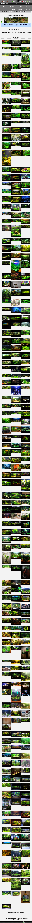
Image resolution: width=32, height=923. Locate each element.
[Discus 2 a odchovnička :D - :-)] (6, 119)
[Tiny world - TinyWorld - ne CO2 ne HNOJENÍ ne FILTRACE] (16, 765)
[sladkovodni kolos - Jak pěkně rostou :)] (25, 737)
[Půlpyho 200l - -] (25, 616)
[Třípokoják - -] (6, 782)
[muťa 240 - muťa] (16, 172)
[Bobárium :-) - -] (6, 55)
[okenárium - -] (25, 504)
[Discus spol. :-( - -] (16, 498)
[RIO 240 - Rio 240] (16, 452)
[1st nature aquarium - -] (6, 185)
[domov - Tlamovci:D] (16, 664)
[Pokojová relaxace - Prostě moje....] (16, 570)
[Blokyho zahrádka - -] (25, 456)
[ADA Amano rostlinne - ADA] (6, 542)
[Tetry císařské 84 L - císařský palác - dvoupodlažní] (25, 884)
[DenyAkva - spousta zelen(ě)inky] (16, 84)
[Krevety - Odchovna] (25, 759)
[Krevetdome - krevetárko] (6, 455)
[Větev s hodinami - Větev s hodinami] (25, 520)
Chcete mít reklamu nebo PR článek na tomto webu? (16, 918)
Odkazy (3, 11)
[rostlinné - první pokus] (6, 244)
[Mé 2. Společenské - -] (6, 344)
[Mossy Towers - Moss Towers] (16, 364)
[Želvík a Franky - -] (6, 751)
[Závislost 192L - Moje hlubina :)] (25, 669)
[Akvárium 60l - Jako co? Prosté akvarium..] (6, 869)
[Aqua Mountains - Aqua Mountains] (16, 421)
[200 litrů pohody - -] (25, 227)
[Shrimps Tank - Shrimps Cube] (25, 902)
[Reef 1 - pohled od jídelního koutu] (25, 179)
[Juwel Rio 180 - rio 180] (16, 414)
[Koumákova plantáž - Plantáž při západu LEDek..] (16, 512)
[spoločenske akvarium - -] (16, 748)
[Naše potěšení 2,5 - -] (25, 383)
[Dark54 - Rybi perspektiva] (25, 876)
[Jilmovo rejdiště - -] (25, 123)
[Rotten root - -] (16, 533)
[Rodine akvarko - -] (25, 721)
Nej (4, 9)
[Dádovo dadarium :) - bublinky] (16, 371)
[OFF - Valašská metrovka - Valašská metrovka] (6, 414)
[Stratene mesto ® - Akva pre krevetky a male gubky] (25, 67)
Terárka (29, 1)
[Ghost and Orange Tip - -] (25, 833)
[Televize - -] (16, 601)
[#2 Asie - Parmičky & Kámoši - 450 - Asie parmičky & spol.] (16, 541)
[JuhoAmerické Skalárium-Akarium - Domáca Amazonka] (16, 774)
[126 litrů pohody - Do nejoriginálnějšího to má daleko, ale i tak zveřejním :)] (6, 525)
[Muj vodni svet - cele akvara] (6, 786)
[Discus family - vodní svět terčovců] (16, 222)
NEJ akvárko (9, 11)
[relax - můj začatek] (25, 716)
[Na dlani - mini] (25, 688)
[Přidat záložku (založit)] (1, 922)
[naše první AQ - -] (6, 629)
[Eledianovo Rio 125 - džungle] (16, 343)
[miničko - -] (16, 797)
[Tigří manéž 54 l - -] (16, 669)
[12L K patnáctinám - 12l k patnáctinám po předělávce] (6, 504)
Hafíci (4, 1)
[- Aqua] (6, 876)
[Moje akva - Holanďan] (6, 377)
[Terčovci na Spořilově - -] (6, 622)
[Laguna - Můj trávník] (25, 88)
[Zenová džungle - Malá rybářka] (25, 868)
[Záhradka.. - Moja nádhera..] (25, 146)
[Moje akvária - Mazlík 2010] (16, 50)
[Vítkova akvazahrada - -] (6, 201)
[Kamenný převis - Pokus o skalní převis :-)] (16, 306)
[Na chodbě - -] (25, 372)
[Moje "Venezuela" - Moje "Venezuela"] (6, 599)
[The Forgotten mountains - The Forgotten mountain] (6, 264)
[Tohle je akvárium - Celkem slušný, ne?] (16, 743)
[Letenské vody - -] (16, 462)
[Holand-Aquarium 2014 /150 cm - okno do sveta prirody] (25, 321)
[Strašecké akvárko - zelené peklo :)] (25, 118)
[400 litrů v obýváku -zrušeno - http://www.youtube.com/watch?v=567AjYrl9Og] (6, 88)
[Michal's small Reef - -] (16, 395)
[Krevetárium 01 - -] (6, 839)
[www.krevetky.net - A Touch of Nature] (6, 302)
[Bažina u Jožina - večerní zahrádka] (6, 259)
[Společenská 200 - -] (16, 188)
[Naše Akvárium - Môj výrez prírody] (25, 251)
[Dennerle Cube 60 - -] (25, 491)
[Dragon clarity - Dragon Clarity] (16, 876)
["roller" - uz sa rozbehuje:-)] (6, 766)
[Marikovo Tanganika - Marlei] (16, 518)
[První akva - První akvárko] (6, 286)
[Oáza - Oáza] (6, 388)
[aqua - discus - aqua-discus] (16, 195)
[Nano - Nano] (6, 180)
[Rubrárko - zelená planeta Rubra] (16, 326)
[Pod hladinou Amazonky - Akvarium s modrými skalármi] (16, 146)
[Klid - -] (16, 402)
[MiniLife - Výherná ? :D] (16, 272)
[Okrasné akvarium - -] (6, 586)
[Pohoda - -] (25, 664)
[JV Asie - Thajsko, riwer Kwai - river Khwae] (16, 722)
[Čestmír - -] (6, 335)
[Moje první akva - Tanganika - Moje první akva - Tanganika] (6, 321)
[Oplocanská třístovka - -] (16, 485)
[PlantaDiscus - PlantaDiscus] (25, 43)
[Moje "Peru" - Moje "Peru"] (25, 584)
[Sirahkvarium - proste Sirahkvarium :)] (16, 108)
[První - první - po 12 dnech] (16, 782)
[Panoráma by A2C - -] (16, 257)
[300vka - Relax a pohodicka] (16, 55)
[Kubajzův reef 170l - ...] (25, 202)
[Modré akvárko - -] (25, 461)
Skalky (24, 1)
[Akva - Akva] (16, 630)
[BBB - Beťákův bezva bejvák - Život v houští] (25, 840)
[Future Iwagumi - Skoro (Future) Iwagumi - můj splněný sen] (6, 140)
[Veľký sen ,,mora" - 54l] (25, 358)
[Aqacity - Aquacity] (25, 658)
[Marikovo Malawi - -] (6, 670)
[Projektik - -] (16, 861)
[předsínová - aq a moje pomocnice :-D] (6, 593)
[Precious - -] (6, 364)
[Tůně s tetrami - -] (25, 155)
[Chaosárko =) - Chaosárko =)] (6, 423)
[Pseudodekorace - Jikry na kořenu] (16, 470)
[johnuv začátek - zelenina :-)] (25, 173)
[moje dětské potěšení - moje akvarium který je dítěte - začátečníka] (16, 609)
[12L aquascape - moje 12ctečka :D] (16, 94)
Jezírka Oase (16, 919)
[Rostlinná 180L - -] (25, 327)
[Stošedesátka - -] (25, 334)
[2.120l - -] (25, 797)
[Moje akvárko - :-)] (6, 855)
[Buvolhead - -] (6, 757)
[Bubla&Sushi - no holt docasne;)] (6, 104)
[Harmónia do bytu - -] (16, 615)
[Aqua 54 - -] (6, 278)
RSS (13, 921)
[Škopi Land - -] (16, 351)
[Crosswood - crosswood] (25, 187)
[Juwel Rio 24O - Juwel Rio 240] (25, 280)
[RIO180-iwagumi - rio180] (16, 377)
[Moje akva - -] (16, 708)
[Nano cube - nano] (16, 701)
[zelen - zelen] (16, 715)
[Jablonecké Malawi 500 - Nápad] (6, 441)
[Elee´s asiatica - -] (25, 424)
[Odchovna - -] (25, 708)
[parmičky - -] (25, 848)
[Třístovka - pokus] (6, 433)
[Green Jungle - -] (25, 548)
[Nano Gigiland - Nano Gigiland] (25, 80)
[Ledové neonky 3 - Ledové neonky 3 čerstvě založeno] (6, 385)
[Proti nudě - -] (25, 817)
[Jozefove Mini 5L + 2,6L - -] (6, 350)
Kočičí (9, 1)
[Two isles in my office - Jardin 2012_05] (25, 622)
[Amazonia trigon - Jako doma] (25, 680)
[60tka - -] (6, 675)
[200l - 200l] (25, 363)
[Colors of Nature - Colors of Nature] (6, 43)
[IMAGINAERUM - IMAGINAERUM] (25, 441)
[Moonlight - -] (16, 847)
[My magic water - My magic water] (25, 534)
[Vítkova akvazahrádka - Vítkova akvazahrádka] (6, 93)
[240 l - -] (16, 77)
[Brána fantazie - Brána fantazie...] (6, 193)
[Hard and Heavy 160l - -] (6, 797)
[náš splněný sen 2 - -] (6, 568)
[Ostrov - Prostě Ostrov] (6, 231)
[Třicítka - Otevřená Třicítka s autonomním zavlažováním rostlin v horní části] (6, 695)
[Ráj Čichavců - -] (6, 310)
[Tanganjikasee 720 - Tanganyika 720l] (16, 385)
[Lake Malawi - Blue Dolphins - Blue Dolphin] (25, 402)
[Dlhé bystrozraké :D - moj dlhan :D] (25, 295)
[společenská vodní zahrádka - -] (25, 286)
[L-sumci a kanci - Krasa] (25, 644)
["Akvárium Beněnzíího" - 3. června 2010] (25, 259)
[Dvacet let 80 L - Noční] (16, 869)
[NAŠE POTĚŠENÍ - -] (6, 328)
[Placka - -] (6, 661)
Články (20, 6)
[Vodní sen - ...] (6, 111)
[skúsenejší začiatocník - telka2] (25, 344)
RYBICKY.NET (4, 3)
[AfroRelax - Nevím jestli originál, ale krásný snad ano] (6, 688)
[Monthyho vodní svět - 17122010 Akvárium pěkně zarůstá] (6, 478)
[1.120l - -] (6, 708)
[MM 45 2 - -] (25, 110)
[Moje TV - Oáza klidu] (25, 744)
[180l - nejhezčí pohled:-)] (6, 823)
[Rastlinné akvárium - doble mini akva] (25, 498)
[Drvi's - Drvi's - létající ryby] (6, 398)
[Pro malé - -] (16, 789)
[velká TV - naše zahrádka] (16, 825)
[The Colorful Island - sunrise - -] (6, 222)
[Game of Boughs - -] (16, 678)
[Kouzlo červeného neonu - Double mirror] (6, 810)
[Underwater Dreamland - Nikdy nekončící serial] (16, 685)
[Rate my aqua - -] (16, 815)
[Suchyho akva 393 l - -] (25, 51)
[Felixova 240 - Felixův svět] (16, 478)
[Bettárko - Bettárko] (25, 563)
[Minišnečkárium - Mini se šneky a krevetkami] (6, 298)
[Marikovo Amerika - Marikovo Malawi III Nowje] (6, 468)
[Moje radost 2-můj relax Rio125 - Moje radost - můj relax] (16, 357)
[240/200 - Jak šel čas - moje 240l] (25, 475)
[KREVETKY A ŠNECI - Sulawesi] (6, 125)
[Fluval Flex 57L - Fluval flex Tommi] (6, 831)
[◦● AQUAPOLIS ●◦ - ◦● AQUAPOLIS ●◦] (16, 407)
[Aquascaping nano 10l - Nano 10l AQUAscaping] (16, 840)
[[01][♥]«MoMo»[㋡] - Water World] (25, 350)
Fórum (20, 9)
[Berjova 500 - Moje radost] (16, 133)
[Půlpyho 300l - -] (25, 805)
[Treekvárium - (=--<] (25, 195)
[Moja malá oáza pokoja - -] (6, 729)
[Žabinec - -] (25, 825)
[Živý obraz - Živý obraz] (16, 287)
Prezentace (12, 9)
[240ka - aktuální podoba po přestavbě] (16, 759)
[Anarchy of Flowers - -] (16, 280)
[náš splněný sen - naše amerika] (25, 313)
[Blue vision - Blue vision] (16, 312)
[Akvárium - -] (6, 844)
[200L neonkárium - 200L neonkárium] (6, 407)
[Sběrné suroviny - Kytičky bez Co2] (6, 369)
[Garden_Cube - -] (25, 630)
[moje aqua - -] (16, 218)
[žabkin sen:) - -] (16, 140)
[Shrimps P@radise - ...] (16, 69)
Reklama (16, 921)
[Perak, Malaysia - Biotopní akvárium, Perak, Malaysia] (16, 624)
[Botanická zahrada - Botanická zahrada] (16, 591)
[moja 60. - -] (6, 615)
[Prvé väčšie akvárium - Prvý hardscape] (16, 804)
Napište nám (21, 921)
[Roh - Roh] (6, 133)
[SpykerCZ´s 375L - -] (16, 437)
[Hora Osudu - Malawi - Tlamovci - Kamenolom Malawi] (25, 749)
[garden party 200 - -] (25, 432)
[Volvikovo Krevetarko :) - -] (25, 223)
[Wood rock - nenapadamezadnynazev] (25, 448)
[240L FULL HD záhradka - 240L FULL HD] (16, 240)
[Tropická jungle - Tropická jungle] (6, 550)
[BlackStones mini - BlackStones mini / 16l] (6, 208)
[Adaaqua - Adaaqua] (25, 207)
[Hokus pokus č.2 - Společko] (16, 833)
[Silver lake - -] (16, 102)
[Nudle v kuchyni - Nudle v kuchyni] (16, 525)
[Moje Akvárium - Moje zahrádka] (6, 816)
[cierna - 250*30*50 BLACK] (25, 409)
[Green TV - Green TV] (6, 895)
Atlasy (12, 6)
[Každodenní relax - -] (6, 735)
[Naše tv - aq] (6, 535)
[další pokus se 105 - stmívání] (16, 180)
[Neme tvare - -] (16, 431)
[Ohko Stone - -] (6, 165)
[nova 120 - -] (25, 638)
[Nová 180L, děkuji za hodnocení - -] (16, 504)
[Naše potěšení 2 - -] (6, 636)
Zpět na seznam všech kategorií (16, 912)
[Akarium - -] (25, 244)
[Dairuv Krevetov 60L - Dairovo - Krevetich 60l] (6, 609)
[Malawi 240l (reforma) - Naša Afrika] (25, 376)
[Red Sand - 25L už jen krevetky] (6, 77)
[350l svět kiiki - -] (25, 601)
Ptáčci (14, 1)
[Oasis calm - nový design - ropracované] (6, 70)
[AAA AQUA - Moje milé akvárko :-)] (16, 558)
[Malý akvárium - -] (6, 645)
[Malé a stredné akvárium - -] (6, 716)
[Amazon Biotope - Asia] (25, 103)
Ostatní (28, 9)
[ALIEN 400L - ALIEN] (6, 744)
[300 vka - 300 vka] (16, 336)
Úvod (4, 6)
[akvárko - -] (25, 133)
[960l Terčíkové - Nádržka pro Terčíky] (6, 498)
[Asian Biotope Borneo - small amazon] (16, 155)
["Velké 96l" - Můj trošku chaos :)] (25, 540)
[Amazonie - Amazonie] (25, 527)
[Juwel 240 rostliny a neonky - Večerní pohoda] (16, 737)
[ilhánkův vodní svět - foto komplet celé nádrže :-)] (16, 650)
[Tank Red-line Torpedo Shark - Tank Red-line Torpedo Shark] (16, 123)
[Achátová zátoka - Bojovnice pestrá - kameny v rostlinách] (6, 652)
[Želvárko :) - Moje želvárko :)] (25, 789)
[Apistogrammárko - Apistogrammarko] (25, 511)
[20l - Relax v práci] (16, 210)
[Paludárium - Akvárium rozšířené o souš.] (16, 45)
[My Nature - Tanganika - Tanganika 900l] (25, 696)
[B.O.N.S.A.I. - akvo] (16, 202)
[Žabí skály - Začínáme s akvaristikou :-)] (16, 586)
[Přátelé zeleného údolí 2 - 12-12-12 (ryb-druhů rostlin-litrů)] (16, 889)
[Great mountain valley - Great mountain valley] (6, 251)
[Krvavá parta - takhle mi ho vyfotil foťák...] (16, 895)
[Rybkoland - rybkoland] (6, 485)
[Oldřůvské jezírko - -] (25, 388)
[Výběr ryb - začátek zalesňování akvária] (25, 766)
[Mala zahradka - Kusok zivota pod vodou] (25, 267)
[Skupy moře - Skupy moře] (6, 214)
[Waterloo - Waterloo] (6, 773)
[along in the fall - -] (6, 49)
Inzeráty (28, 6)
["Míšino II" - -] (16, 321)
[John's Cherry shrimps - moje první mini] (25, 593)
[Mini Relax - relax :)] (16, 250)
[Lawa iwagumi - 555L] (6, 358)
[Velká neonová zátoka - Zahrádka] (25, 302)
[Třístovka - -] (25, 782)
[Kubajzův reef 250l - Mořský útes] (25, 608)
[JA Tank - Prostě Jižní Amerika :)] (6, 447)
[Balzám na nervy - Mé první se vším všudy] (6, 512)
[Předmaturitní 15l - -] (16, 637)
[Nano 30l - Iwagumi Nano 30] (25, 218)
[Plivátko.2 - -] (25, 578)
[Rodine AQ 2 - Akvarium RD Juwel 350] (6, 461)
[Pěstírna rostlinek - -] (25, 856)
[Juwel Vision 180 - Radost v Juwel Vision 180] (16, 548)
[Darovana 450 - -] (25, 140)
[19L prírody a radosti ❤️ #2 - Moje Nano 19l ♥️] (25, 772)
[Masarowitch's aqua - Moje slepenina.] (16, 117)
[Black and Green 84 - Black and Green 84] (25, 417)
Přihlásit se (28, 3)
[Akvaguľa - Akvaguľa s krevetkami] (16, 645)
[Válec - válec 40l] (6, 563)
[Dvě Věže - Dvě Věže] (25, 63)
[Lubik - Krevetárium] (16, 236)
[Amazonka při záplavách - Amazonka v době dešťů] (25, 468)
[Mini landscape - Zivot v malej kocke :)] (16, 448)
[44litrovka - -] (6, 908)
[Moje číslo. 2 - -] (16, 295)
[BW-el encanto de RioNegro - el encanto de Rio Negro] (6, 517)
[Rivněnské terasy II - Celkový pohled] (25, 96)
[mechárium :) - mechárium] (6, 171)
